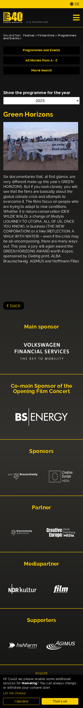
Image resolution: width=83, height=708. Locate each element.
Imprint (41, 673)
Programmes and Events (41, 50)
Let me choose (14, 693)
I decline (22, 701)
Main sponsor (41, 327)
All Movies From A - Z (41, 60)
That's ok (60, 701)
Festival (29, 35)
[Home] (25, 18)
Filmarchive (46, 35)
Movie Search (41, 70)
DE (77, 4)
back (15, 305)
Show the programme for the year (36, 92)
